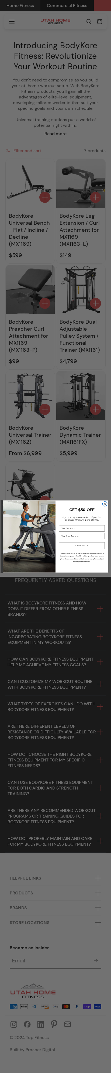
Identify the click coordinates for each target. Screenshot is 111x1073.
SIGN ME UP (82, 545)
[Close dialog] (104, 503)
